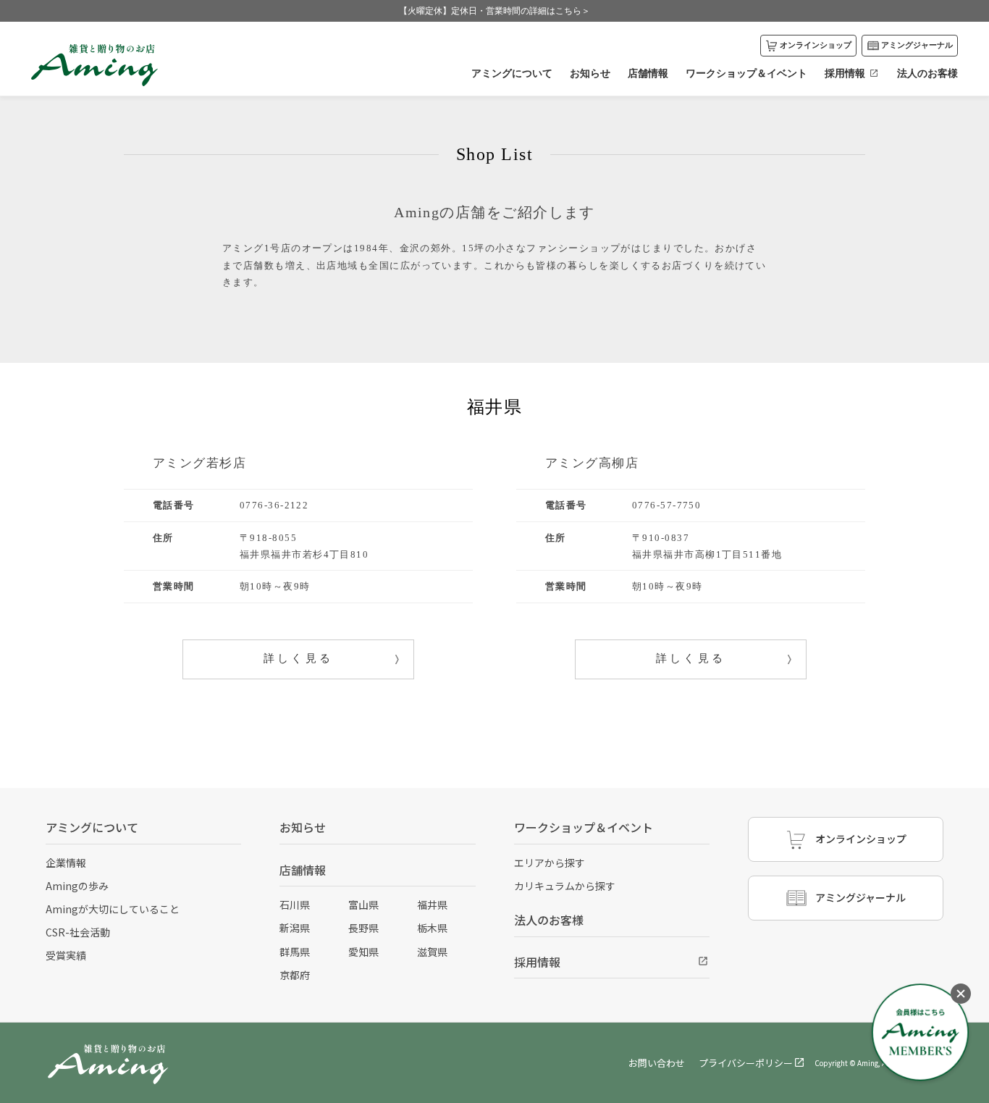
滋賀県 (432, 951)
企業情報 (66, 862)
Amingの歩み (77, 885)
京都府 (294, 975)
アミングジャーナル (917, 45)
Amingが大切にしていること (113, 909)
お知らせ (590, 73)
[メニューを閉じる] (961, 994)
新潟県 (294, 927)
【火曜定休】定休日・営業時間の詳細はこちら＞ (494, 11)
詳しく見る (299, 658)
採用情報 (845, 73)
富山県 (363, 904)
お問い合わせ (656, 1063)
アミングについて (511, 73)
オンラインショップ (815, 45)
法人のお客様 (927, 73)
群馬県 (294, 951)
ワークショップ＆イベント (746, 73)
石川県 (294, 904)
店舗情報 (648, 73)
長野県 (363, 927)
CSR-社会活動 (78, 932)
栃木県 (432, 927)
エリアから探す (549, 862)
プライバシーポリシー (746, 1063)
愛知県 (363, 951)
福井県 (432, 904)
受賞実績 (66, 955)
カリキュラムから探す (564, 885)
